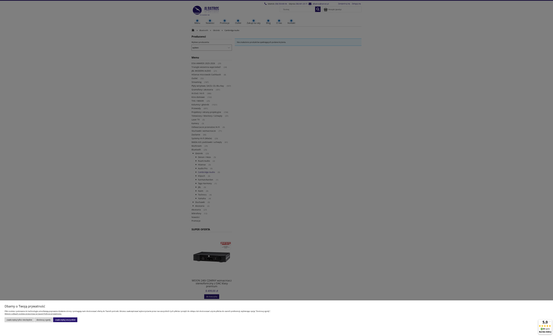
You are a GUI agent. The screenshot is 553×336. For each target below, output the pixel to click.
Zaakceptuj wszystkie (65, 320)
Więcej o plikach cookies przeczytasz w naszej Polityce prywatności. (33, 313)
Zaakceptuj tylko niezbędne (19, 320)
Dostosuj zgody (43, 320)
